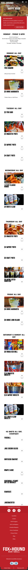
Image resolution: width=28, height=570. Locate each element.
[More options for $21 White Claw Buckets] (22, 419)
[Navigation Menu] (26, 2)
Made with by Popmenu (10, 507)
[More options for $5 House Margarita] (22, 93)
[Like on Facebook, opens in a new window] (14, 510)
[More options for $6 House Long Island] (22, 322)
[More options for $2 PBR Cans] (22, 114)
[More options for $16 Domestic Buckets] (22, 375)
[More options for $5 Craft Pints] (22, 260)
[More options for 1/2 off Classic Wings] (22, 187)
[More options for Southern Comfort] (22, 461)
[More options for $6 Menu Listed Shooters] (22, 281)
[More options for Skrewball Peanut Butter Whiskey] (22, 483)
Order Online (7, 568)
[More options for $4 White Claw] (22, 209)
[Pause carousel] (27, 15)
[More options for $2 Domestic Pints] (22, 136)
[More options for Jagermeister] (22, 504)
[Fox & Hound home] (7, 3)
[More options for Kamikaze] (22, 494)
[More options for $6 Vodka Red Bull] (22, 354)
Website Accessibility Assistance (14, 558)
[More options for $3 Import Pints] (22, 147)
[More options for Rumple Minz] (22, 472)
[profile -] (23, 2)
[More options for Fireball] (22, 440)
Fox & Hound (14, 550)
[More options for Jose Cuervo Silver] (22, 450)
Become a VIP (20, 568)
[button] (14, 66)
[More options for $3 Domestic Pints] (22, 238)
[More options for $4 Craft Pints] (22, 157)
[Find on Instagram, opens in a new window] (19, 510)
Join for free (20, 27)
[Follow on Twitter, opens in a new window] (8, 510)
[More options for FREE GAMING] (22, 70)
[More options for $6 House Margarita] (22, 311)
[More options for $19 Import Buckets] (22, 397)
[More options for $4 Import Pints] (22, 249)
